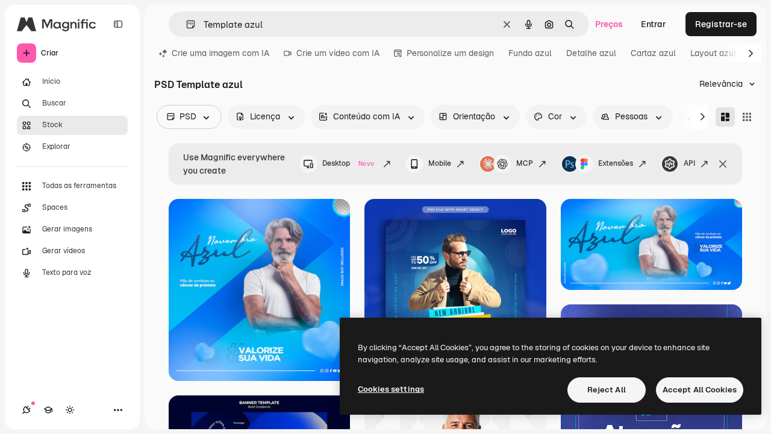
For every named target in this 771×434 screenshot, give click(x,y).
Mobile (439, 163)
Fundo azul (530, 53)
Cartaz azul (653, 53)
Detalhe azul (591, 53)
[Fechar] (723, 164)
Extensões (615, 163)
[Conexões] (26, 410)
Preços (609, 24)
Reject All (606, 390)
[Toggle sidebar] (118, 24)
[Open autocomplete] (185, 24)
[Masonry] (725, 117)
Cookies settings (391, 389)
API (689, 163)
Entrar (653, 24)
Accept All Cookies (700, 390)
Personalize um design (450, 53)
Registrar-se (721, 24)
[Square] (747, 117)
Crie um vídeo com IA (337, 53)
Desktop (348, 163)
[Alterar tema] (70, 410)
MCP (524, 163)
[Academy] (48, 410)
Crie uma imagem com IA (220, 53)
